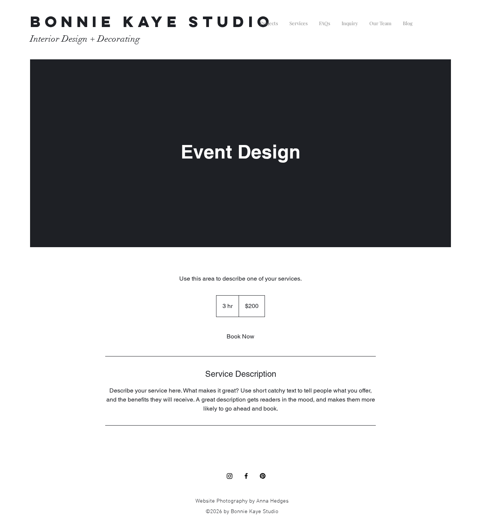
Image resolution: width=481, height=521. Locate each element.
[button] (269, 20)
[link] (240, 336)
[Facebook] (246, 476)
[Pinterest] (262, 476)
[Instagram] (229, 476)
